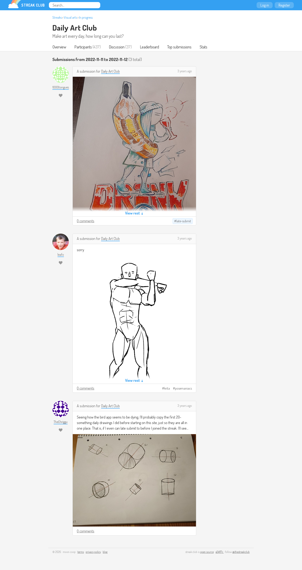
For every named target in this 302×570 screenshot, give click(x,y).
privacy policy (93, 552)
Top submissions (179, 46)
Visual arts (70, 17)
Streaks (57, 17)
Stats (203, 46)
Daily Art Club (74, 27)
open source (207, 552)
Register (284, 5)
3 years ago (185, 71)
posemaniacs (183, 388)
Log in (264, 5)
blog (105, 552)
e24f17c (220, 552)
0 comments (85, 221)
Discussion (116, 46)
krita (167, 388)
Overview (59, 46)
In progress (86, 17)
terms (80, 552)
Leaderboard (149, 46)
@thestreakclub (241, 552)
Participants (83, 46)
